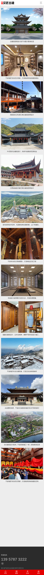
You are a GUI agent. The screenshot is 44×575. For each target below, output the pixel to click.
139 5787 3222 (14, 559)
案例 (16, 573)
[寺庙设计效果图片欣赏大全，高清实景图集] (22, 280)
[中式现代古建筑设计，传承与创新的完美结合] (22, 134)
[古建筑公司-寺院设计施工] (7, 3)
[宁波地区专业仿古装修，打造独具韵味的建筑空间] (22, 463)
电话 (38, 573)
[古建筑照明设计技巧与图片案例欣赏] (22, 24)
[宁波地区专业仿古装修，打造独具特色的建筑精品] (22, 60)
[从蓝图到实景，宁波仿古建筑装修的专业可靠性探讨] (22, 390)
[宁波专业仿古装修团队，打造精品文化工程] (22, 243)
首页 (5, 573)
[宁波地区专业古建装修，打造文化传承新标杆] (22, 353)
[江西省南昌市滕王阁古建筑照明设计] (22, 170)
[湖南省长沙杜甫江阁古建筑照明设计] (22, 97)
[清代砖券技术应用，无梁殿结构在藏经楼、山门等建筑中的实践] (22, 207)
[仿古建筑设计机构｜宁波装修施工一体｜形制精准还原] (22, 427)
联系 (27, 573)
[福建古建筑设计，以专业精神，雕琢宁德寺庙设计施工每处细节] (22, 317)
